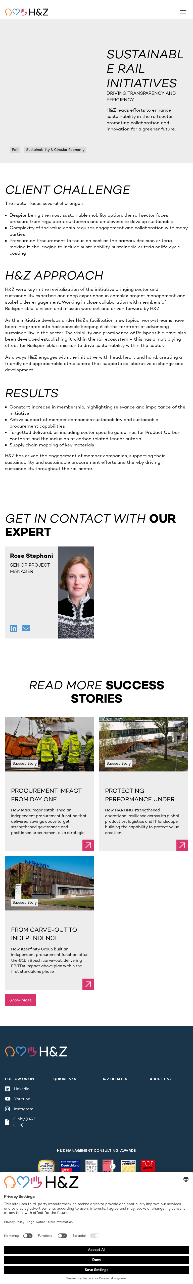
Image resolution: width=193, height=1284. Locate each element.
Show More (20, 1000)
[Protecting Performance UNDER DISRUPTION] (143, 744)
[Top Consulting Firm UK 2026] (46, 1170)
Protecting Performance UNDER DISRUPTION (140, 799)
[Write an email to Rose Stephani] (26, 628)
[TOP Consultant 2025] (148, 1170)
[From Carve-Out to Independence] (49, 883)
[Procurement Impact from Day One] (49, 744)
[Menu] (183, 12)
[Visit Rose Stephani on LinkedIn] (14, 628)
